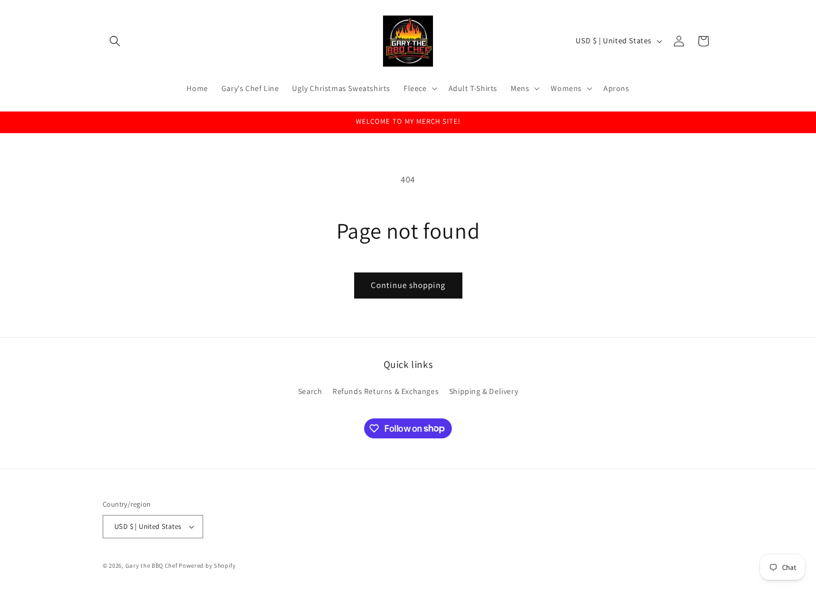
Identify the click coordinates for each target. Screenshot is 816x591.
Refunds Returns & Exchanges (386, 391)
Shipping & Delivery (483, 391)
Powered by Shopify (207, 565)
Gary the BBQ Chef (151, 565)
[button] (115, 41)
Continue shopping (408, 285)
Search (310, 391)
